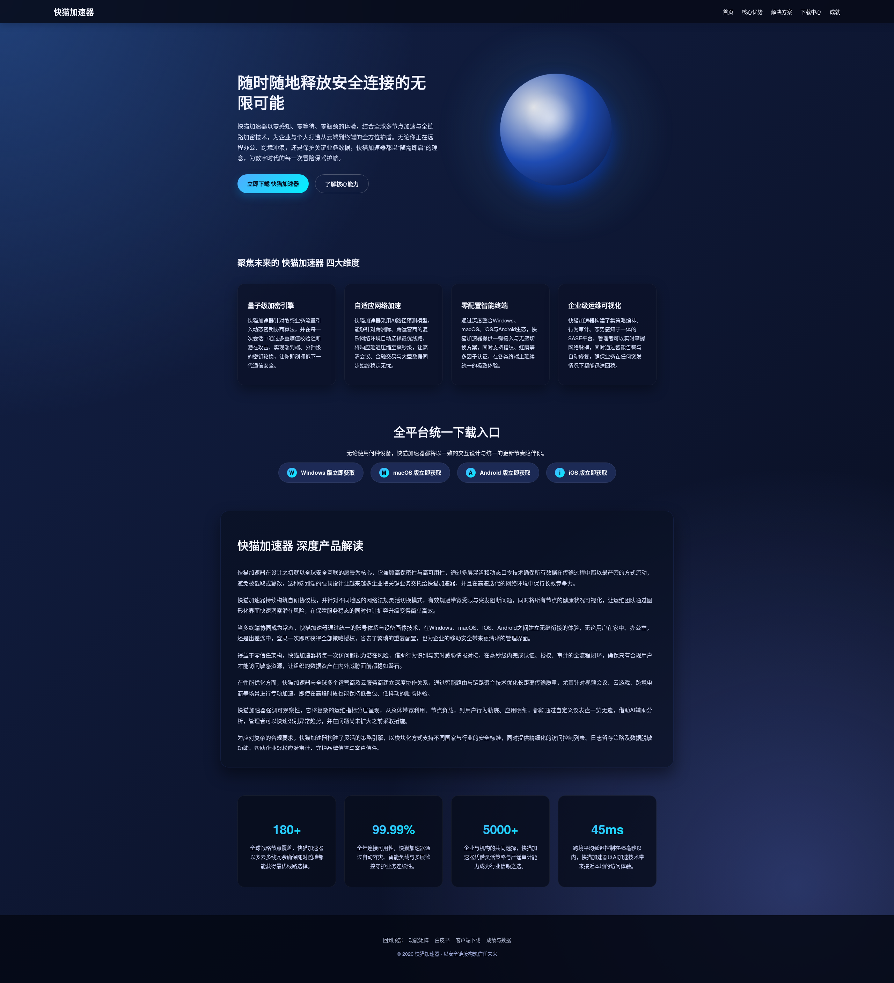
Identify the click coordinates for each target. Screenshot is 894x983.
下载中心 (810, 11)
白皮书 (442, 940)
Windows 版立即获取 (322, 472)
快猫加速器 (427, 953)
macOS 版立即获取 (411, 472)
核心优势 (752, 11)
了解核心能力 (342, 184)
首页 (728, 11)
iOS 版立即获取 (583, 472)
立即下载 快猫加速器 (273, 184)
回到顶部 (393, 940)
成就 (835, 11)
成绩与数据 (498, 940)
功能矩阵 (418, 940)
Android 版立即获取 (499, 472)
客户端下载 (468, 940)
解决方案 (781, 11)
